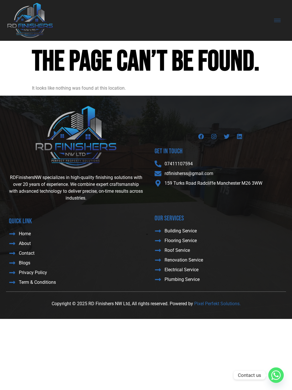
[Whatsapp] (276, 375)
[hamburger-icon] (277, 20)
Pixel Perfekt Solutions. (217, 303)
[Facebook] (201, 136)
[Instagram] (214, 136)
